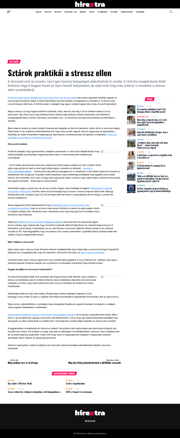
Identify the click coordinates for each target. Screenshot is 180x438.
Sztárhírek (102, 11)
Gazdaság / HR (70, 11)
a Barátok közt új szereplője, (39, 222)
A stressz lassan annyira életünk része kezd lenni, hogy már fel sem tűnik (42, 97)
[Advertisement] (90, 34)
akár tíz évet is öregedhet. (93, 252)
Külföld (58, 11)
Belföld (48, 11)
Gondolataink (127, 11)
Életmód (114, 11)
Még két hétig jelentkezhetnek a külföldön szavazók (94, 361)
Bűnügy (83, 11)
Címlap (39, 11)
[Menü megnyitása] (9, 11)
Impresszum (90, 421)
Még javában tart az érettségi (23, 361)
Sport (92, 11)
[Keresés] (171, 11)
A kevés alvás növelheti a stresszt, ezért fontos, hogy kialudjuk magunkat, (42, 314)
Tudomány (140, 11)
